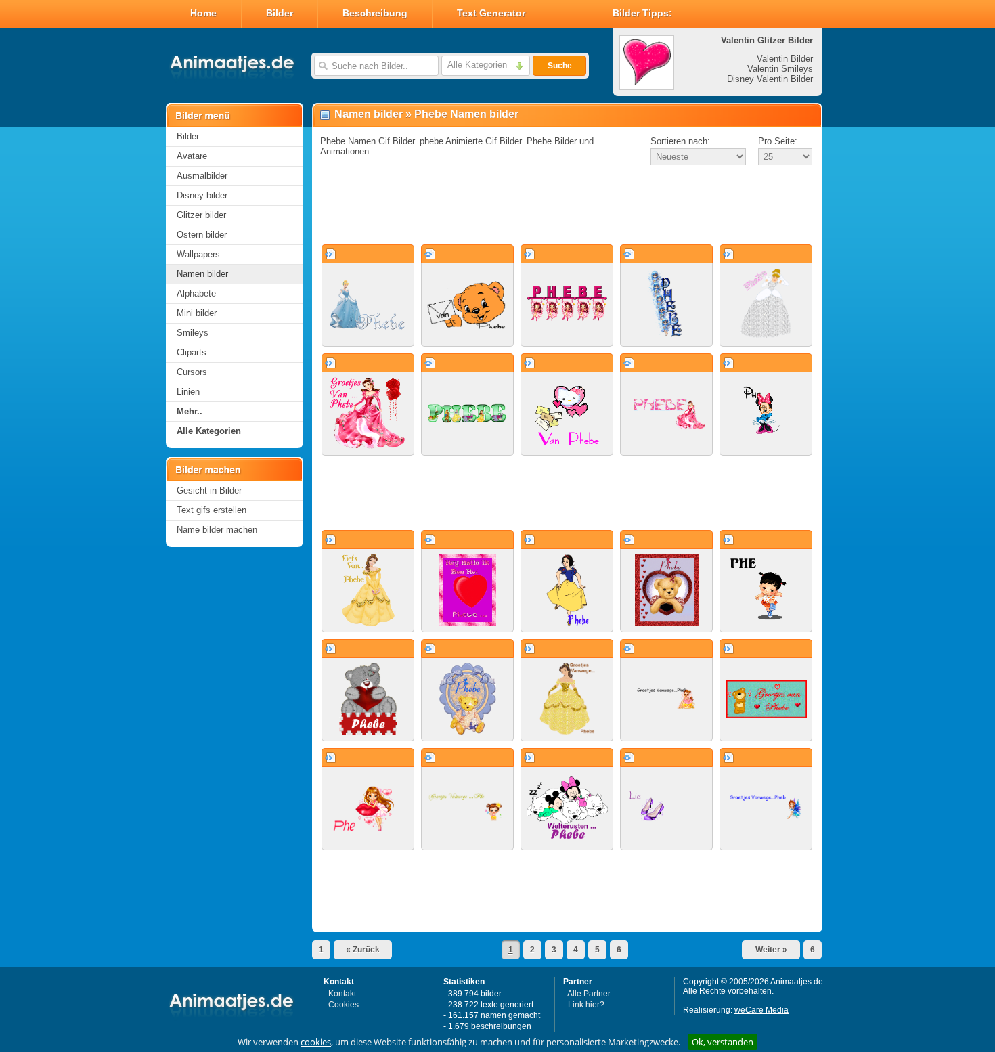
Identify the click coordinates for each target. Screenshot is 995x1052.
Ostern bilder (202, 234)
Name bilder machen (217, 530)
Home (203, 12)
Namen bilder (202, 274)
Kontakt (342, 994)
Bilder (279, 12)
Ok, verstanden (722, 1042)
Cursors (192, 372)
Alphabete (196, 293)
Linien (188, 392)
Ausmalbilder (202, 176)
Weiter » (771, 950)
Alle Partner (589, 994)
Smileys (192, 333)
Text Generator (491, 12)
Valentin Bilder (785, 58)
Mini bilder (197, 313)
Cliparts (191, 352)
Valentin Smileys (780, 69)
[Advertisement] (567, 205)
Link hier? (586, 1004)
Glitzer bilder (201, 215)
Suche (560, 65)
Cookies (343, 1004)
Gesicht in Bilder (209, 490)
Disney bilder (202, 195)
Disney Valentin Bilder (770, 79)
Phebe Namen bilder (466, 114)
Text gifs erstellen (211, 510)
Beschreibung (374, 12)
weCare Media (761, 1010)
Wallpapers (198, 254)
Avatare (192, 156)
